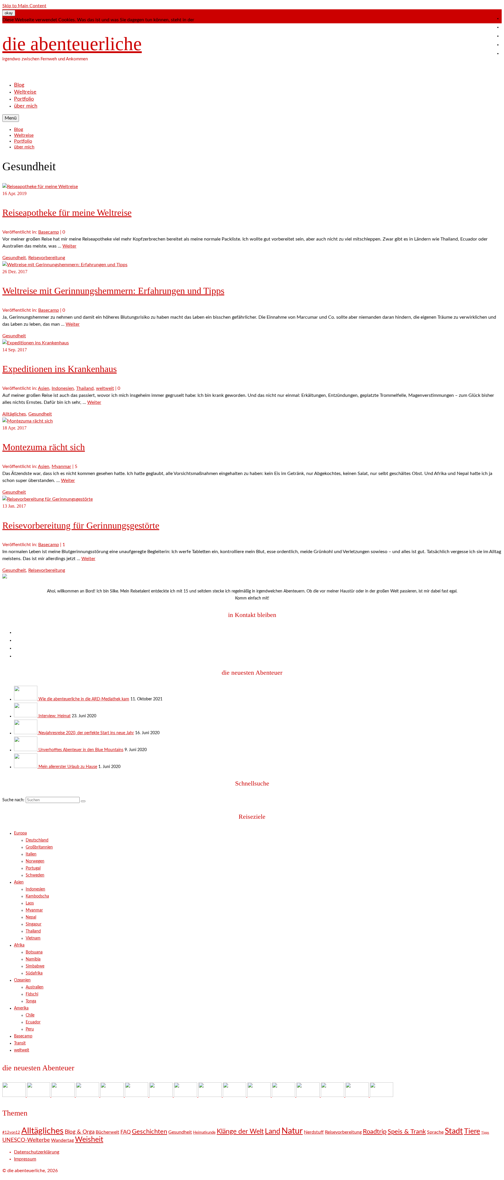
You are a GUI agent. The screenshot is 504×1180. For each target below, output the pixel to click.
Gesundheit (14, 257)
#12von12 (11, 1133)
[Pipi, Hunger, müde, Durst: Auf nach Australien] (308, 1095)
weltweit (105, 388)
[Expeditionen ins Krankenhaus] (35, 343)
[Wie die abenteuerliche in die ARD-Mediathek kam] (26, 699)
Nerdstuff (314, 1132)
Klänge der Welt (240, 1131)
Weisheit (89, 1139)
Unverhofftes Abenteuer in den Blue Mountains (80, 750)
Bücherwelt (107, 1132)
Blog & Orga (79, 1132)
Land (272, 1131)
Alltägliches (14, 414)
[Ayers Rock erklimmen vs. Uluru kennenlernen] (137, 1095)
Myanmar (61, 466)
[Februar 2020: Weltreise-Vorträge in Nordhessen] (186, 1095)
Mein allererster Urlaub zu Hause (67, 767)
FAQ (125, 1132)
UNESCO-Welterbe (26, 1140)
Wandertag (62, 1140)
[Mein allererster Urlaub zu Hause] (26, 767)
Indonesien (63, 388)
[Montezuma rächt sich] (27, 421)
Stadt (454, 1131)
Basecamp (48, 232)
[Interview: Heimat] (26, 716)
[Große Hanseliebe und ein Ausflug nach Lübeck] (161, 1095)
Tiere (472, 1131)
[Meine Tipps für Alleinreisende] (381, 1095)
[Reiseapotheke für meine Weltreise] (40, 186)
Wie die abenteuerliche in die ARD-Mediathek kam (83, 699)
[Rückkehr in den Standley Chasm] (259, 1095)
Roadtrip (374, 1131)
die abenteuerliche (72, 43)
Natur (292, 1131)
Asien (43, 388)
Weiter (69, 246)
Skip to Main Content (24, 5)
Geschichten (149, 1131)
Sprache (435, 1132)
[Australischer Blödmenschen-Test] (284, 1095)
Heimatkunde (204, 1133)
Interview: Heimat (54, 716)
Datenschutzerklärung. (218, 19)
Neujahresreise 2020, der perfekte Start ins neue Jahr (86, 733)
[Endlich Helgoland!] (357, 1095)
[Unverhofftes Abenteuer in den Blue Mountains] (26, 750)
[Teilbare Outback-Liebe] (235, 1095)
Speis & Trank (407, 1131)
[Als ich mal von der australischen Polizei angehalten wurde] (333, 1095)
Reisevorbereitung (46, 257)
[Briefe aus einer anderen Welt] (210, 1095)
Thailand (85, 388)
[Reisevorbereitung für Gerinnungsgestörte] (47, 499)
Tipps (485, 1132)
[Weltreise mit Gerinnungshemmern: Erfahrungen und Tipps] (64, 264)
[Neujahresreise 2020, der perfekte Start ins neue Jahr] (26, 733)
